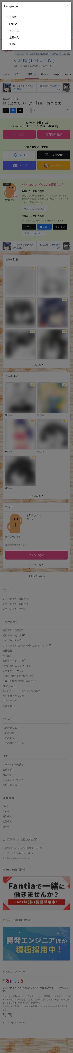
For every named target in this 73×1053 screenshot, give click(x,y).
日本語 (12, 17)
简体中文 (14, 30)
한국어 (12, 44)
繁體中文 (14, 37)
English (13, 24)
